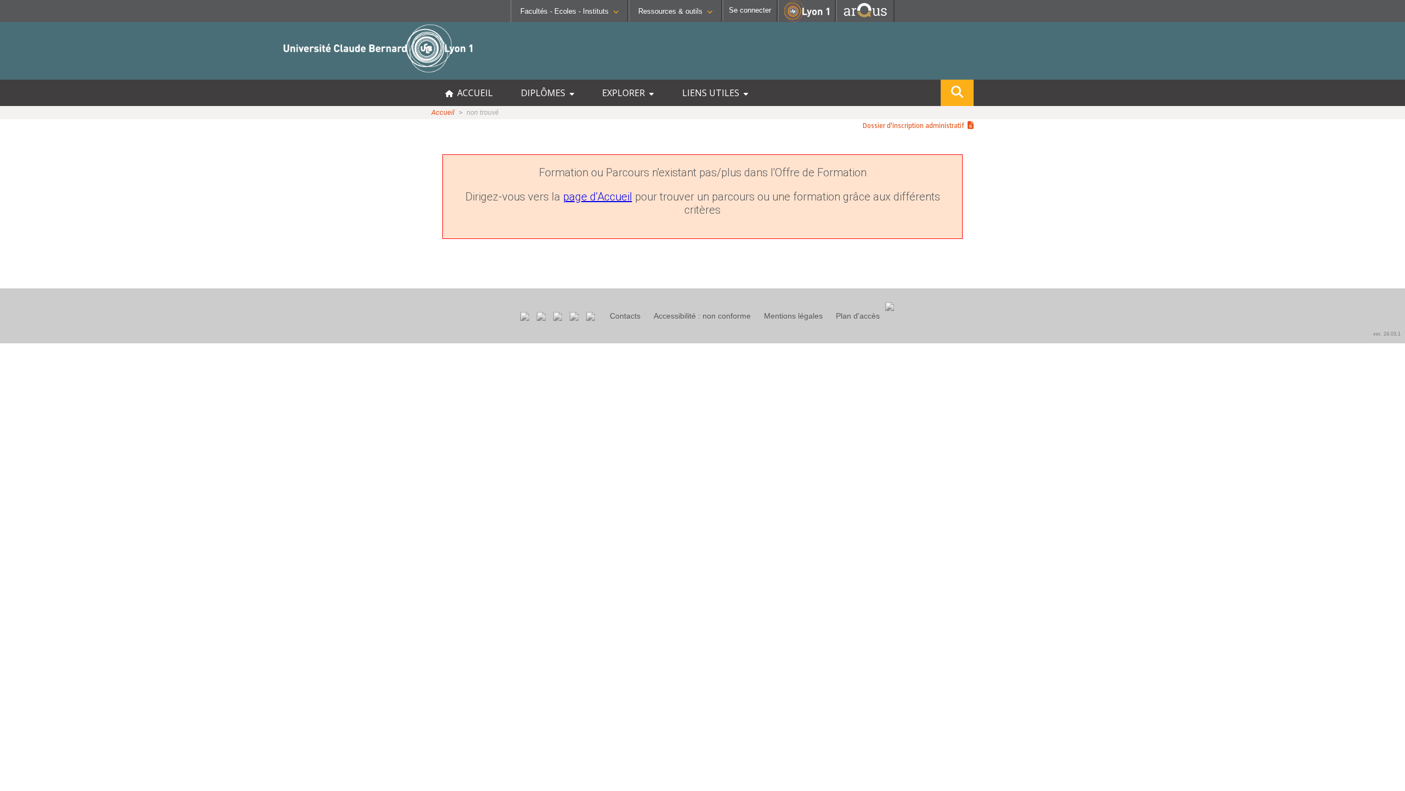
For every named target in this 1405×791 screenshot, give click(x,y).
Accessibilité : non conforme (702, 315)
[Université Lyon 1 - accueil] (97, 74)
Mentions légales (793, 315)
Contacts (625, 315)
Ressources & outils (670, 11)
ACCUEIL (473, 93)
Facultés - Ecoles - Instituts (564, 11)
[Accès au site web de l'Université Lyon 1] (806, 19)
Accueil (442, 112)
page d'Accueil (597, 196)
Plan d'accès (858, 315)
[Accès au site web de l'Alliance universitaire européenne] (865, 19)
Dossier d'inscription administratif (915, 125)
